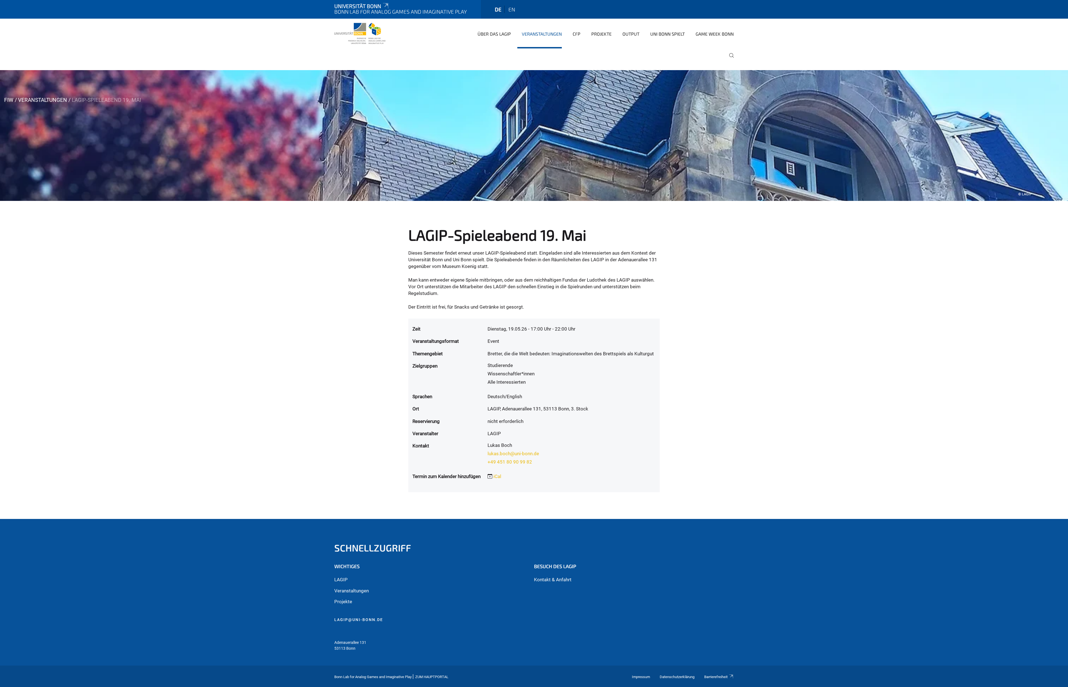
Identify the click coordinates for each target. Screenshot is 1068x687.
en (511, 9)
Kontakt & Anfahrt (553, 579)
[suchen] (729, 59)
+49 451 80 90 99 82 (510, 462)
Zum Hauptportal (431, 677)
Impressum (641, 677)
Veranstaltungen (542, 33)
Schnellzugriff (372, 547)
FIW (8, 100)
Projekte (601, 33)
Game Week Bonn (715, 33)
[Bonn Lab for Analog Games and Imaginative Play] (359, 33)
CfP (576, 33)
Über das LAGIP (494, 33)
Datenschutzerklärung (677, 677)
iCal (497, 476)
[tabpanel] (534, 135)
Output (630, 33)
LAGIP (341, 579)
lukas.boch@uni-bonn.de (513, 453)
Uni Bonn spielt (667, 33)
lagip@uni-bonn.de (358, 619)
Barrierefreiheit (716, 677)
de (498, 9)
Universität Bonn (357, 6)
